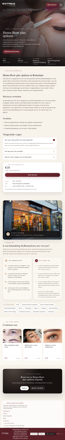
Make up (36, 308)
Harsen (20, 308)
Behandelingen (11, 9)
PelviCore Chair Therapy (10, 311)
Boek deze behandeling (12, 51)
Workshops (51, 311)
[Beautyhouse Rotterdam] (8, 4)
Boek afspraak (52, 5)
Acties (17, 304)
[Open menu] (61, 5)
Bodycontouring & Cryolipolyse (29, 304)
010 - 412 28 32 (17, 181)
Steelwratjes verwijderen (39, 311)
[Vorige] (56, 324)
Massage (44, 308)
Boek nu (24, 388)
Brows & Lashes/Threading (24, 9)
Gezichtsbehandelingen (10, 308)
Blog (4, 418)
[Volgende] (60, 324)
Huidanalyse (28, 308)
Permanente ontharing (24, 311)
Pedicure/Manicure (53, 308)
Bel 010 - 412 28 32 (37, 388)
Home (4, 9)
